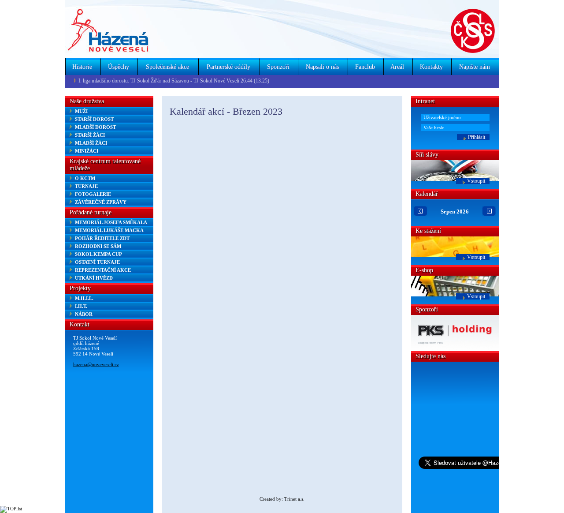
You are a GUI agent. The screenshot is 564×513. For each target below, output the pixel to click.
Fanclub (365, 67)
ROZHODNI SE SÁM (98, 246)
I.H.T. (81, 306)
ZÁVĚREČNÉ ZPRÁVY (100, 202)
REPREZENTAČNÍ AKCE (103, 270)
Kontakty (431, 67)
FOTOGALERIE (93, 194)
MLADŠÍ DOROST (95, 127)
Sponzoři (278, 67)
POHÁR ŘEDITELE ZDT (102, 238)
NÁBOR (84, 314)
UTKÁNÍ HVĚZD (94, 278)
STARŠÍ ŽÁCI (90, 135)
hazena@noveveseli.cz (96, 364)
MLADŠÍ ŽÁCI (91, 143)
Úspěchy (118, 67)
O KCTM (85, 178)
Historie (82, 67)
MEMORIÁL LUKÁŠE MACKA (109, 230)
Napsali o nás (322, 67)
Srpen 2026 (455, 211)
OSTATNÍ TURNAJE (97, 262)
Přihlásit (476, 137)
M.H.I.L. (84, 298)
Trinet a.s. (294, 499)
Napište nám (474, 67)
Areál (397, 67)
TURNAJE (86, 186)
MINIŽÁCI (86, 151)
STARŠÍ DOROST (94, 119)
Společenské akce (167, 67)
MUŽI (81, 111)
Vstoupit (476, 181)
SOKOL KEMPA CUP (98, 254)
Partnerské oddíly (228, 67)
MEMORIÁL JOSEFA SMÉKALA (111, 222)
